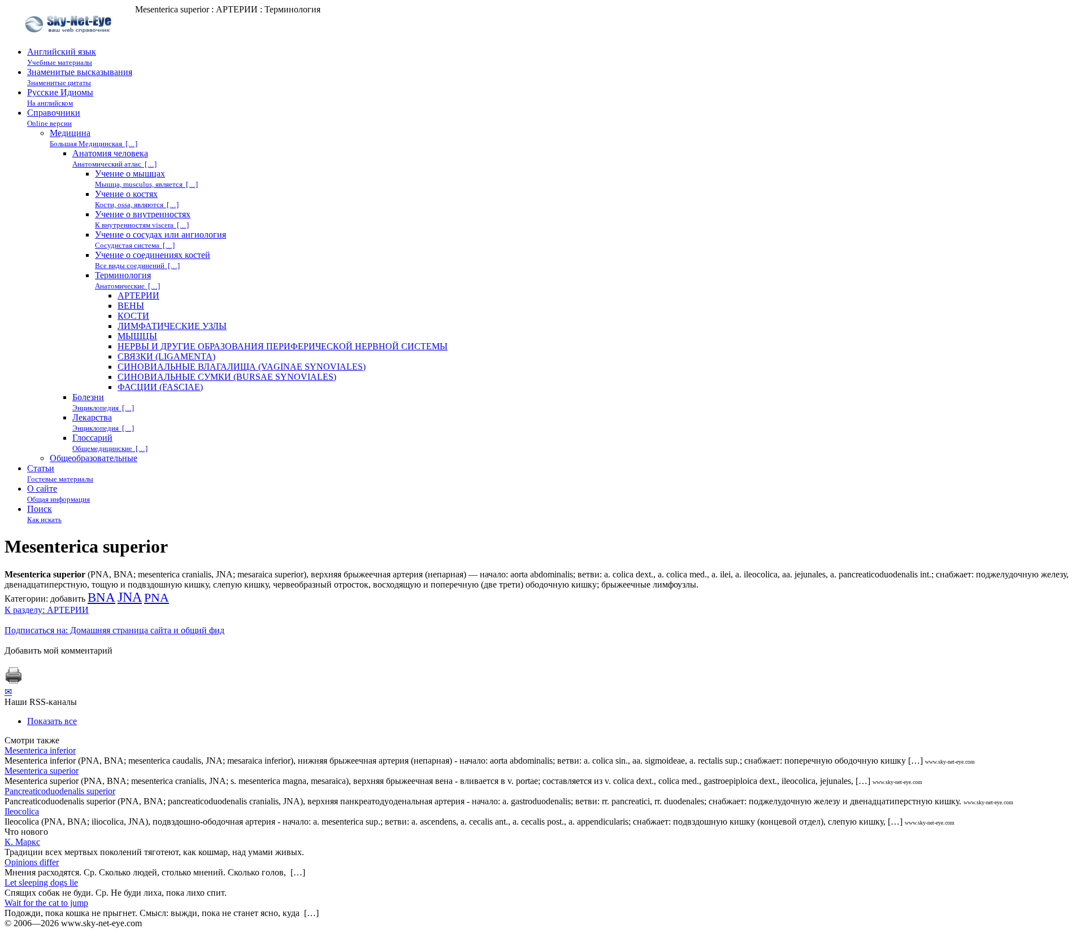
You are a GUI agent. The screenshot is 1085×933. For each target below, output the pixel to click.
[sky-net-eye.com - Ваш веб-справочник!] (70, 41)
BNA (101, 597)
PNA (156, 598)
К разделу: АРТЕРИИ (47, 610)
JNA (130, 597)
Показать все (52, 721)
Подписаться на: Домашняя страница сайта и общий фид (114, 630)
